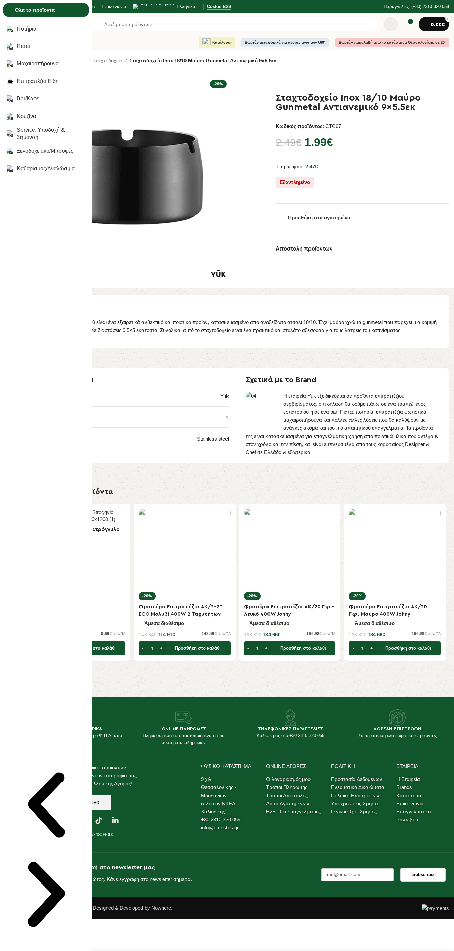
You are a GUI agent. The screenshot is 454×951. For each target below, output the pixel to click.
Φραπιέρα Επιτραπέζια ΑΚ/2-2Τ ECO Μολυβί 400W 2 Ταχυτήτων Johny (180, 614)
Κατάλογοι (221, 42)
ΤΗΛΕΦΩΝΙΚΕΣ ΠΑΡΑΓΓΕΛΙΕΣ (290, 729)
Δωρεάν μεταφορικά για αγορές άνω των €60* (285, 42)
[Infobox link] (412, 7)
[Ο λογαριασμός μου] (390, 24)
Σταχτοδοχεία (108, 60)
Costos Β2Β (219, 6)
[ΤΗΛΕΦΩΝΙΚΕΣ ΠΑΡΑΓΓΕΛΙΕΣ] (290, 717)
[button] (185, 648)
